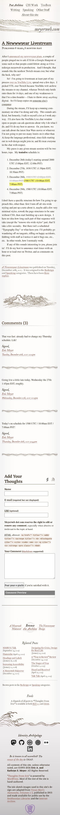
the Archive (30, 629)
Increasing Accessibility (13, 664)
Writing (15, 10)
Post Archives (16, 5)
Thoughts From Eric (18, 776)
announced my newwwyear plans (25, 56)
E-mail (21, 500)
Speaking (28, 10)
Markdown (27, 552)
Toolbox (46, 5)
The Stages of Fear (40, 663)
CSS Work (32, 5)
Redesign (49, 270)
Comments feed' (53, 480)
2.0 (36, 704)
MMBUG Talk (9, 648)
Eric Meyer (7, 350)
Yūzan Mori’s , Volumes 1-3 (25, 791)
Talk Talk (35, 676)
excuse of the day (15, 759)
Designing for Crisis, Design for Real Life (44, 649)
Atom (46, 704)
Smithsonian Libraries (18, 799)
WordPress (12, 779)
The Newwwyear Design (47, 627)
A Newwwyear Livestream (27, 43)
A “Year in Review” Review (43, 657)
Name (7, 489)
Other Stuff (43, 10)
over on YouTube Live (20, 82)
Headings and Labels (12, 658)
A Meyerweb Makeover (15, 627)
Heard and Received (40, 669)
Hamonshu (7, 654)
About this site (30, 15)
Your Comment (23, 551)
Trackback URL (47, 480)
